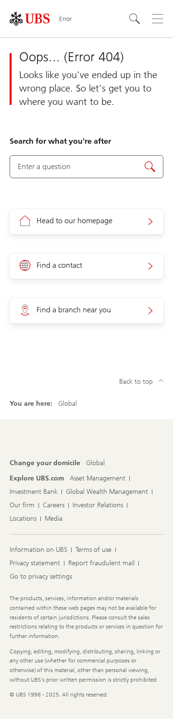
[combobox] (86, 166)
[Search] (134, 18)
